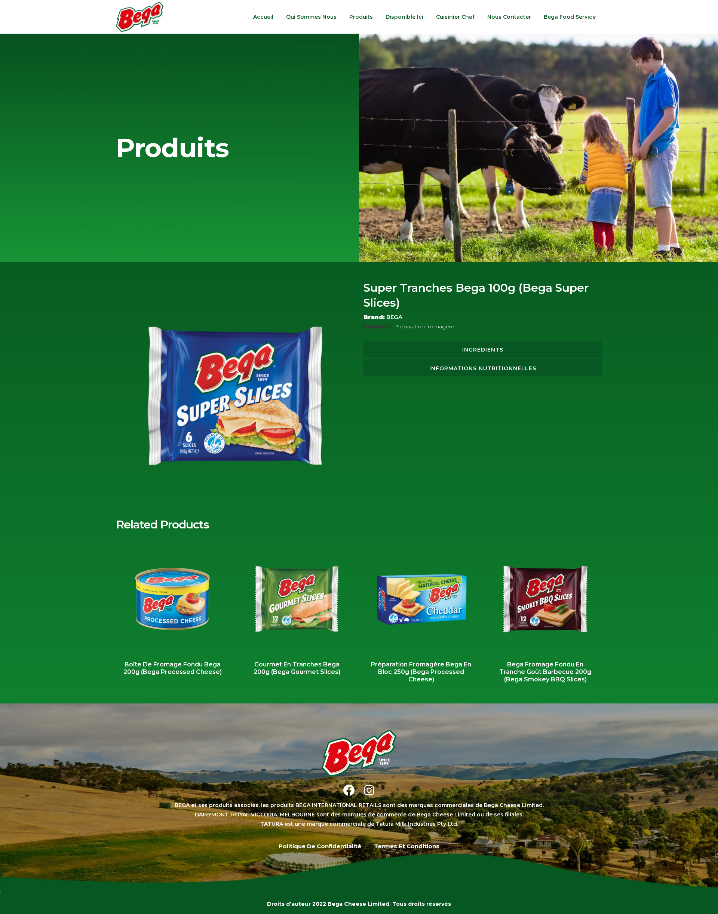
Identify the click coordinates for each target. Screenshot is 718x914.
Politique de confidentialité (320, 846)
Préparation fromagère (424, 326)
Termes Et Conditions (406, 846)
